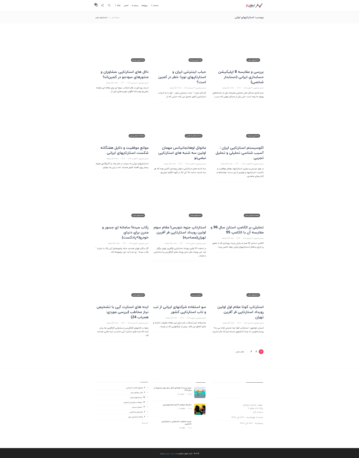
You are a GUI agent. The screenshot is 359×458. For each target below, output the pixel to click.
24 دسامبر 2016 (133, 323)
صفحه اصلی (115, 17)
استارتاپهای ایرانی (253, 60)
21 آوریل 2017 (133, 243)
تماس (126, 5)
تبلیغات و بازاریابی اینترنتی (134, 402)
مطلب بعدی (240, 352)
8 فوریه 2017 (191, 318)
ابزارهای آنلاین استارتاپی (135, 388)
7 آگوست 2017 (190, 164)
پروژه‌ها (145, 5)
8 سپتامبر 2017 (133, 83)
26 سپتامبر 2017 (189, 88)
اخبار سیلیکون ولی (137, 392)
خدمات (155, 5)
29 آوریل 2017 (190, 243)
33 (190, 394)
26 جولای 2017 (248, 238)
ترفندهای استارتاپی (137, 412)
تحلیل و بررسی (196, 295)
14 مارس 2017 (248, 323)
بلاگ (118, 5)
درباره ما (135, 5)
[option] (179, 410)
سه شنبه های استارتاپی (193, 136)
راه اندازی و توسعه (195, 60)
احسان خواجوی (259, 88)
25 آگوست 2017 (247, 164)
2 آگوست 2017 (133, 158)
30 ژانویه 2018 (248, 88)
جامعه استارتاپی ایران (137, 136)
